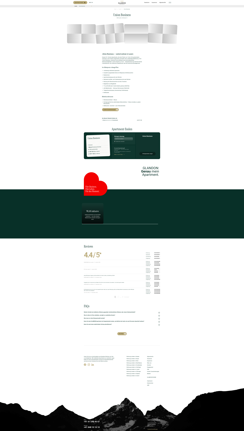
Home (115, 9)
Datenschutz (150, 383)
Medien (149, 373)
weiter (126, 296)
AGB (148, 385)
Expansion (154, 2)
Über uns (149, 363)
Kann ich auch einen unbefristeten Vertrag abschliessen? (98, 324)
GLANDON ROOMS (151, 377)
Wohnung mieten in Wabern (133, 373)
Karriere (149, 365)
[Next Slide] (179, 213)
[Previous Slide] (70, 213)
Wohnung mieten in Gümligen (134, 367)
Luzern (120, 9)
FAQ (148, 369)
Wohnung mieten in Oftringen (134, 371)
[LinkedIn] (93, 365)
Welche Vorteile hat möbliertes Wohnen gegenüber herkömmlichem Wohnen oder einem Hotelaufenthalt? (109, 312)
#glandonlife (162, 2)
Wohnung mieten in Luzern (133, 369)
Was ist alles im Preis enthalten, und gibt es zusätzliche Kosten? (99, 315)
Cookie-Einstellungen (153, 429)
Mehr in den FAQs (118, 154)
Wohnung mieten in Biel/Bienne (134, 363)
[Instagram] (89, 365)
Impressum (149, 381)
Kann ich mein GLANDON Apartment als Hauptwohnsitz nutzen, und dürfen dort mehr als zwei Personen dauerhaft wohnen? (114, 321)
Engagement (150, 367)
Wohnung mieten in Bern (132, 360)
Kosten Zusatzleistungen (109, 109)
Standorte (146, 2)
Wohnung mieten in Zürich (133, 375)
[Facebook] (85, 365)
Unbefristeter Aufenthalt (120, 141)
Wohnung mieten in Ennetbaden (134, 365)
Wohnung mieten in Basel (133, 358)
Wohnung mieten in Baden (133, 356)
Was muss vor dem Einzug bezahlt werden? (94, 318)
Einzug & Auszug (119, 136)
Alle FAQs (121, 333)
